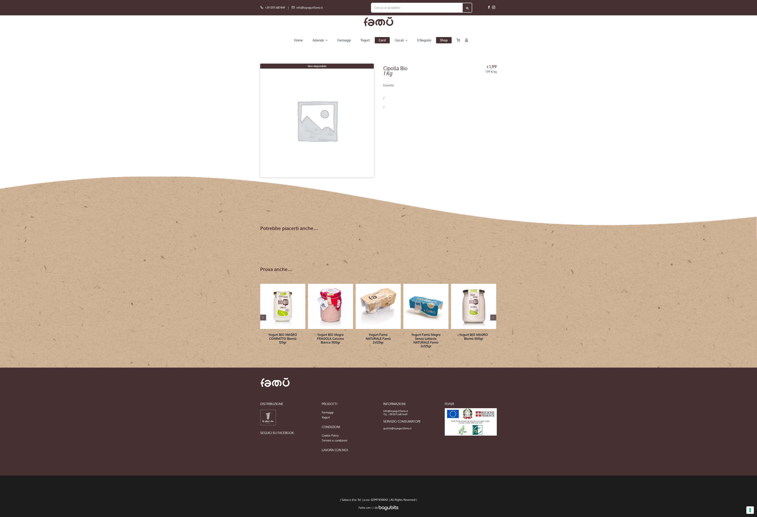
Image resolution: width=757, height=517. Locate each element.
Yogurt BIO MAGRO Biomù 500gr (473, 336)
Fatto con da (369, 507)
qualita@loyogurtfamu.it (397, 428)
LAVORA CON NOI (335, 450)
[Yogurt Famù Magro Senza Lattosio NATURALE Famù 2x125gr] (425, 306)
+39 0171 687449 (275, 7)
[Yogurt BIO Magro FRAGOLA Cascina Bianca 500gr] (330, 306)
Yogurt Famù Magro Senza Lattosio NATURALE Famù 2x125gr (426, 340)
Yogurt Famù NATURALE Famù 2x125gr (378, 338)
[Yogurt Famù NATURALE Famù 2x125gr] (378, 306)
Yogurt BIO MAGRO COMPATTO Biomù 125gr (282, 338)
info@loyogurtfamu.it (309, 7)
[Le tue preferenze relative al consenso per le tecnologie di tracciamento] (750, 510)
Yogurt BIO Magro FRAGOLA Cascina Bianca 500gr (330, 338)
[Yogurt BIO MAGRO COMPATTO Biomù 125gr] (282, 306)
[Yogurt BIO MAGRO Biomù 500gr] (473, 306)
